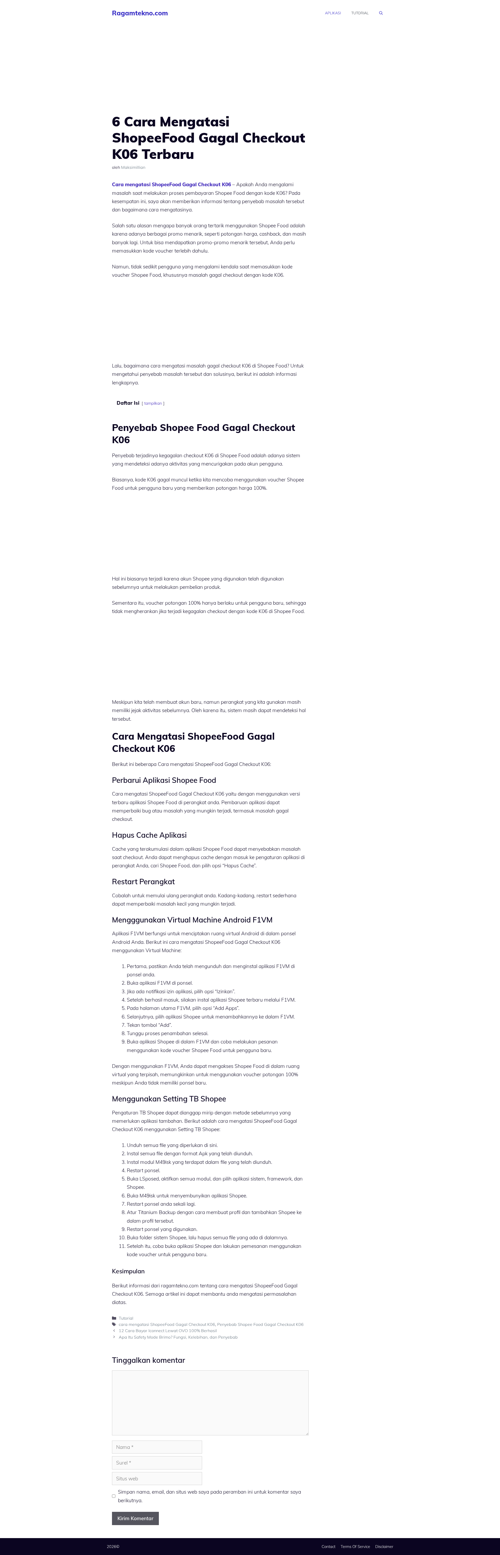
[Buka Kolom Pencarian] (381, 13)
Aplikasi (333, 13)
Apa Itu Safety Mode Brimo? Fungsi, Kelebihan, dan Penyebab (178, 1337)
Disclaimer (384, 1546)
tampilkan (153, 403)
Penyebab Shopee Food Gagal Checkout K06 (260, 1324)
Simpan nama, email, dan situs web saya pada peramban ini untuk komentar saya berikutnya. (209, 1496)
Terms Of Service (355, 1546)
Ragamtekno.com (140, 13)
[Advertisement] (210, 74)
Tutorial (360, 13)
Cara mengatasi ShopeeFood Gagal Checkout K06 (171, 184)
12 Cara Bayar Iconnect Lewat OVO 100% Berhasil (168, 1330)
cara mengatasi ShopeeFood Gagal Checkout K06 (167, 1324)
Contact (328, 1546)
